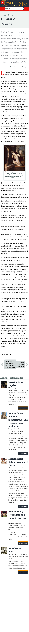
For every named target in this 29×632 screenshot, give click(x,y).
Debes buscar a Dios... (15, 550)
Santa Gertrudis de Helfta (21, 364)
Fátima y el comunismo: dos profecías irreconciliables (10, 364)
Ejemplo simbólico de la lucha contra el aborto (18, 462)
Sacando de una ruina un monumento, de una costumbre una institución (18, 419)
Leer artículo (23, 408)
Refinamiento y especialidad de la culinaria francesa (17, 514)
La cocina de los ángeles (15, 384)
